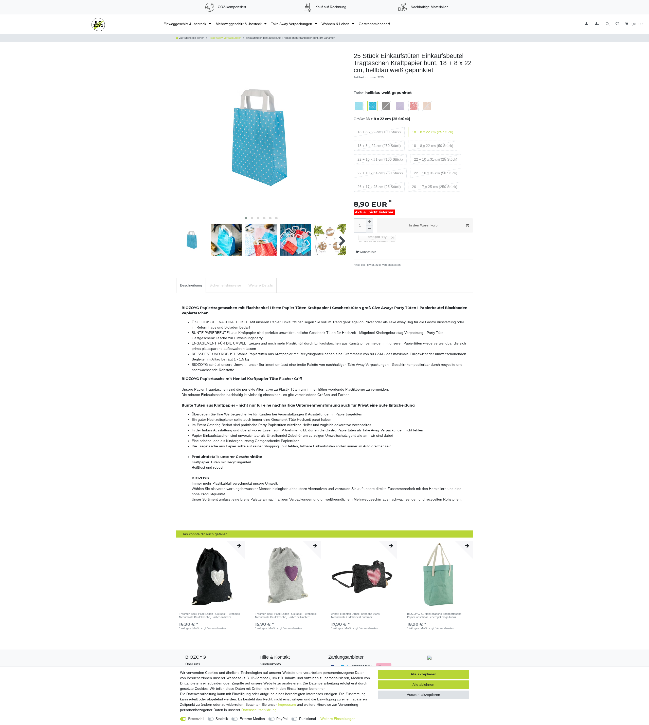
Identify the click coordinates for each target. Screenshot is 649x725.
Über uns (192, 664)
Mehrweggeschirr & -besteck (239, 24)
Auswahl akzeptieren (423, 695)
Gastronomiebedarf (374, 24)
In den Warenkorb (423, 225)
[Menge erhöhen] (369, 221)
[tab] (191, 285)
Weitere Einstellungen (337, 719)
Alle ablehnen (423, 684)
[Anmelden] (586, 24)
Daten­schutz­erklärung (259, 710)
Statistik (221, 719)
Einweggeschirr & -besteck (185, 24)
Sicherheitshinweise (225, 285)
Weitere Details (260, 285)
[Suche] (608, 24)
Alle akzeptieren (423, 674)
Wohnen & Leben (335, 24)
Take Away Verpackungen (292, 24)
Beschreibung (191, 285)
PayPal (281, 719)
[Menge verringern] (369, 229)
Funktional (307, 719)
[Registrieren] (597, 24)
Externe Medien (252, 719)
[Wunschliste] (617, 24)
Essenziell (196, 719)
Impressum (287, 704)
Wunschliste (367, 252)
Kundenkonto (270, 664)
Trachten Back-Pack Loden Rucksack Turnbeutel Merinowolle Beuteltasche (209, 615)
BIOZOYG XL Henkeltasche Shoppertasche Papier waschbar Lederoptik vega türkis (434, 615)
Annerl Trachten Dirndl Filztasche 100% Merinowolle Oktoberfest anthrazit (355, 615)
